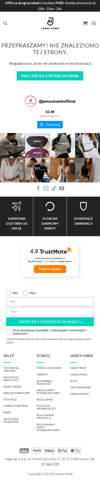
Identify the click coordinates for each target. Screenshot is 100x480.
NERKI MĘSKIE (12, 386)
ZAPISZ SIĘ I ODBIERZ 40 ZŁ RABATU (50, 321)
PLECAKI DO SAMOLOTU (11, 378)
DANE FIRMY (78, 368)
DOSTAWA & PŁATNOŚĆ (44, 382)
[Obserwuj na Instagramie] (46, 189)
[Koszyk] (85, 23)
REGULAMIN (45, 399)
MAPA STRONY (79, 394)
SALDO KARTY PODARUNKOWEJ (48, 391)
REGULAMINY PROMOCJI (45, 416)
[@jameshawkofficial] (30, 101)
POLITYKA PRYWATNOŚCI (46, 407)
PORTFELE (10, 399)
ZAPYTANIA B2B (80, 387)
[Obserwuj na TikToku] (54, 189)
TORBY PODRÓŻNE (15, 406)
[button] (5, 23)
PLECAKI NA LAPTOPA (11, 369)
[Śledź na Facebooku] (38, 189)
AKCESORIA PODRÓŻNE (11, 420)
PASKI (7, 412)
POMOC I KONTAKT (49, 368)
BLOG (74, 381)
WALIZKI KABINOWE (16, 393)
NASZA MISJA (78, 374)
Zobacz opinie (50, 269)
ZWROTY (42, 374)
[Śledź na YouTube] (61, 189)
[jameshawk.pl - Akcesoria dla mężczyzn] (50, 23)
